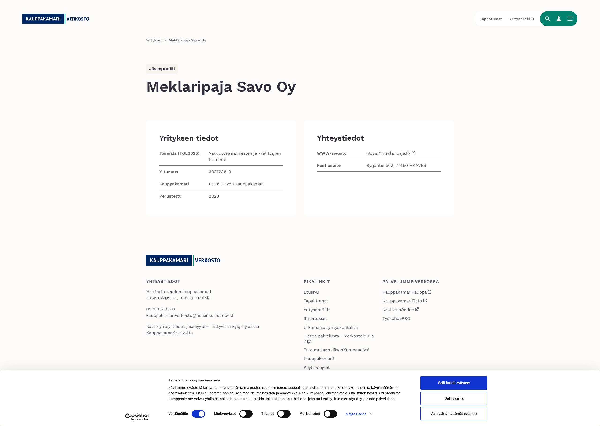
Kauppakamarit (319, 358)
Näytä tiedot (356, 414)
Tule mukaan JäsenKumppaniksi (336, 349)
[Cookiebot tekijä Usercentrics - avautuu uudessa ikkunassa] (137, 416)
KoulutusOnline (400, 310)
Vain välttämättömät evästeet (454, 413)
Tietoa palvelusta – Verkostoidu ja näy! (339, 338)
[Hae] (547, 18)
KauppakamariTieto (405, 301)
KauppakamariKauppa (407, 292)
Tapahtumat (491, 19)
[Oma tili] (558, 18)
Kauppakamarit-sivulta (169, 332)
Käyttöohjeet (317, 367)
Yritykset (154, 40)
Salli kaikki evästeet (454, 383)
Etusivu (311, 292)
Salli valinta (454, 398)
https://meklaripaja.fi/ (388, 153)
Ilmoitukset (315, 318)
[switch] (246, 414)
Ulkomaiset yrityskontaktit (331, 327)
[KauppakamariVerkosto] (57, 18)
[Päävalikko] (570, 18)
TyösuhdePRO (396, 318)
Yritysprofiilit (522, 19)
